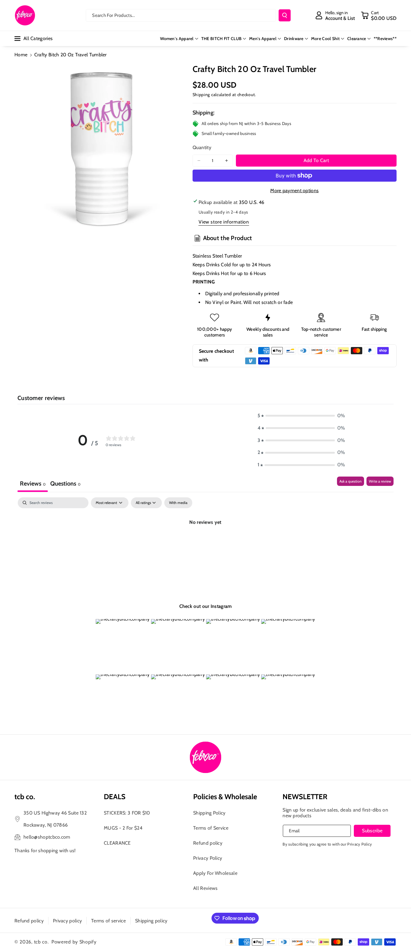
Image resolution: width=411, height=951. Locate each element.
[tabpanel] (205, 542)
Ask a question (350, 481)
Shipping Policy (209, 813)
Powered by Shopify (74, 942)
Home (20, 55)
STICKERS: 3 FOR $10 (127, 813)
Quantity (202, 147)
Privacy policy (67, 921)
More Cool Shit (325, 38)
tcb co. (41, 942)
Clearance (356, 38)
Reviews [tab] (32, 483)
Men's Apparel (263, 38)
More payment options (294, 190)
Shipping (201, 94)
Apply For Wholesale (215, 873)
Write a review (380, 481)
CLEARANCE (117, 843)
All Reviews (205, 888)
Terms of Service (210, 828)
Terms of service (108, 921)
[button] (379, 15)
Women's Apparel (177, 38)
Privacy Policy (207, 858)
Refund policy (207, 843)
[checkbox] (178, 502)
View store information (224, 222)
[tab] (65, 484)
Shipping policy (151, 921)
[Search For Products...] (285, 15)
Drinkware (294, 38)
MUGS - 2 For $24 (123, 828)
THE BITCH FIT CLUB (221, 38)
